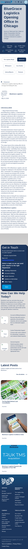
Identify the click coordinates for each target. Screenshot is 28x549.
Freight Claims (18, 518)
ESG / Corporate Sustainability (6, 522)
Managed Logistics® (6, 493)
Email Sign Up (18, 526)
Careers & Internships (10, 279)
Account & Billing (9, 273)
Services (4, 491)
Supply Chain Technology (5, 496)
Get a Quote (18, 513)
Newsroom (21, 59)
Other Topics (8, 282)
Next (6, 287)
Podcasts (20, 72)
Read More (4, 406)
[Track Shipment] (18, 2)
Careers (4, 517)
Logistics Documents (7, 529)
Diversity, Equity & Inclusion (6, 526)
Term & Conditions (7, 544)
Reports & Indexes (19, 504)
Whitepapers (8, 65)
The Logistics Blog (19, 492)
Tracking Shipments (10, 270)
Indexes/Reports (9, 72)
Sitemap (4, 531)
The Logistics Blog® (9, 59)
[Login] (21, 1)
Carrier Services (9, 276)
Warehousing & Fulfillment (5, 500)
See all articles (20, 374)
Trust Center (5, 519)
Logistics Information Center (20, 523)
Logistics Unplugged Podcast (19, 497)
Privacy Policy (17, 544)
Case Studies (19, 65)
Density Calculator (19, 520)
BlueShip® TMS (18, 515)
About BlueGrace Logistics (6, 514)
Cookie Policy (5, 546)
